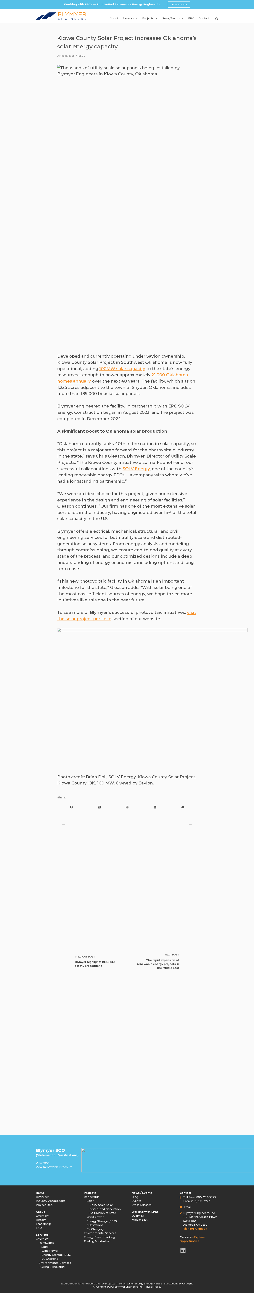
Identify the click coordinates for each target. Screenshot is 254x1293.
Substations (95, 1225)
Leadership (43, 1224)
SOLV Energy (136, 468)
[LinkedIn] (155, 807)
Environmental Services (55, 1263)
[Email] (183, 807)
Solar (44, 1247)
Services (128, 18)
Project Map (44, 1205)
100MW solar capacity (122, 368)
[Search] (216, 20)
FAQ (39, 1228)
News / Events (142, 1193)
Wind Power (49, 1250)
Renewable (46, 1242)
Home (40, 1193)
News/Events (171, 18)
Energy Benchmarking (99, 1237)
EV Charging (49, 1258)
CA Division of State (102, 1213)
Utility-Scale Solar (101, 1205)
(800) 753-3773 (205, 1197)
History (41, 1220)
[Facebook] (71, 807)
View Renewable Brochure (54, 1167)
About (113, 18)
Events (136, 1201)
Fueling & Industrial (52, 1267)
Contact (204, 18)
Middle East (139, 1219)
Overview (42, 1197)
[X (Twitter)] (99, 807)
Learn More (179, 4)
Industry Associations (50, 1201)
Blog (81, 55)
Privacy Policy (153, 1286)
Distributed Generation (105, 1209)
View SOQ (42, 1163)
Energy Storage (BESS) (56, 1255)
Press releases (142, 1205)
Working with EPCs (145, 1212)
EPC (191, 18)
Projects (90, 1193)
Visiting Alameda (195, 1228)
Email (187, 1207)
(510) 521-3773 (200, 1201)
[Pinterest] (127, 807)
